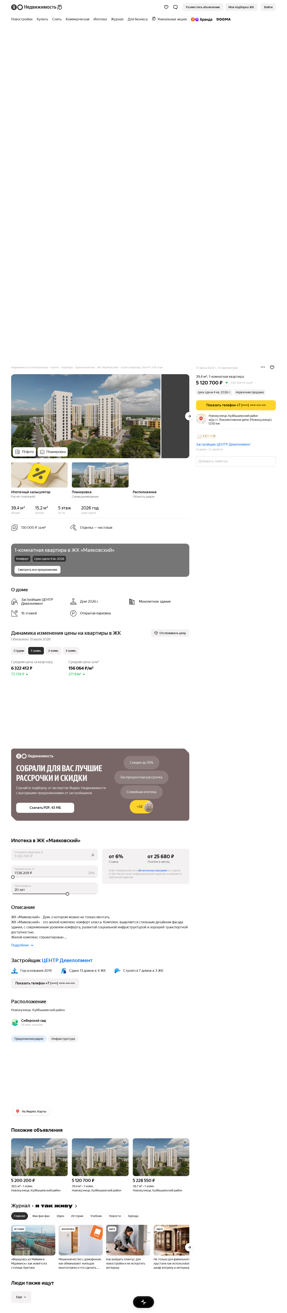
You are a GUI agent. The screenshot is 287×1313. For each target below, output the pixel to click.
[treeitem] (23, 19)
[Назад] (11, 474)
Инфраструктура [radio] (63, 1038)
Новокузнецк (21, 1010)
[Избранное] (166, 7)
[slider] (54, 877)
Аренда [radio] (133, 1216)
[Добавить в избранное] (272, 367)
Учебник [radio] (96, 1216)
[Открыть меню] (263, 367)
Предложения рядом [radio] (28, 1038)
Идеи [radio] (60, 1216)
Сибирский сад (33, 1021)
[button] (175, 7)
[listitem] (39, 601)
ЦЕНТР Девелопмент (67, 960)
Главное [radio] (19, 1216)
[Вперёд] (189, 416)
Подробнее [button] (20, 945)
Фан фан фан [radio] (41, 1216)
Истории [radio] (77, 1216)
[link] (268, 7)
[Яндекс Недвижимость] (37, 7)
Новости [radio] (115, 1216)
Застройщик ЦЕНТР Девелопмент (223, 444)
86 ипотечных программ (152, 870)
